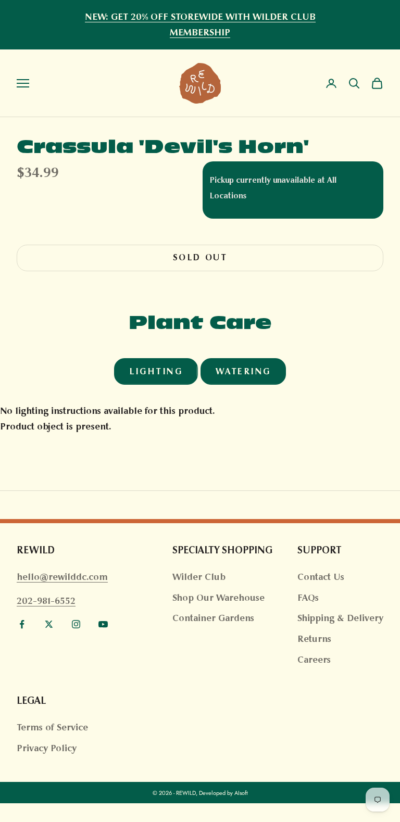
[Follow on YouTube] (103, 624)
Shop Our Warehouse (218, 597)
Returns (314, 638)
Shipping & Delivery (340, 618)
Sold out (200, 257)
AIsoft (241, 793)
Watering (243, 371)
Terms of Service (52, 727)
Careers (314, 659)
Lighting (155, 371)
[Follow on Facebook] (22, 624)
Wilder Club (199, 577)
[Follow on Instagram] (76, 624)
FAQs (308, 597)
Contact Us (320, 577)
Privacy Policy (47, 748)
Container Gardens (213, 618)
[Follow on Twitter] (49, 624)
